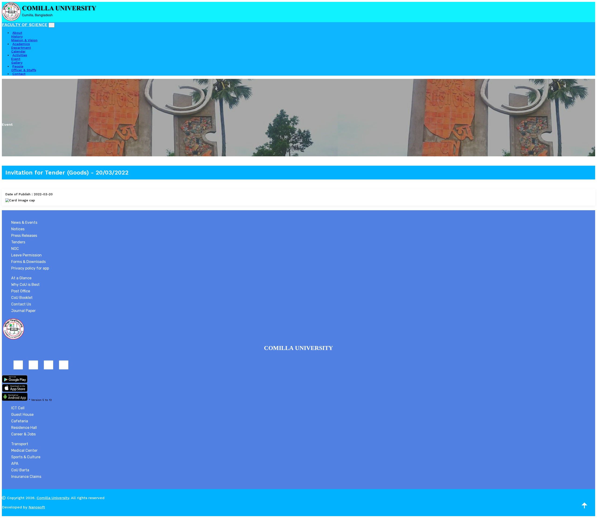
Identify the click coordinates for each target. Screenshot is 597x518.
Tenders (18, 242)
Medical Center (24, 450)
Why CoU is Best (25, 284)
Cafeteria (19, 421)
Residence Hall (24, 427)
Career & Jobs (23, 434)
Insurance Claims (26, 476)
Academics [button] (21, 44)
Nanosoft (36, 507)
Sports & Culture (25, 457)
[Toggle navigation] (52, 25)
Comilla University (53, 498)
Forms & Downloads (28, 261)
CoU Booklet (22, 297)
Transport (19, 444)
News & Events (24, 222)
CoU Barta (20, 470)
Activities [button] (19, 55)
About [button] (17, 33)
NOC (15, 248)
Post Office (20, 291)
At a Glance (21, 278)
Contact (18, 74)
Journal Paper (23, 310)
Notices (17, 229)
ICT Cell (17, 408)
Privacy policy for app (30, 268)
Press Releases (24, 235)
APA (14, 463)
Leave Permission (26, 255)
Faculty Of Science (24, 24)
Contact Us (21, 304)
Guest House (22, 414)
